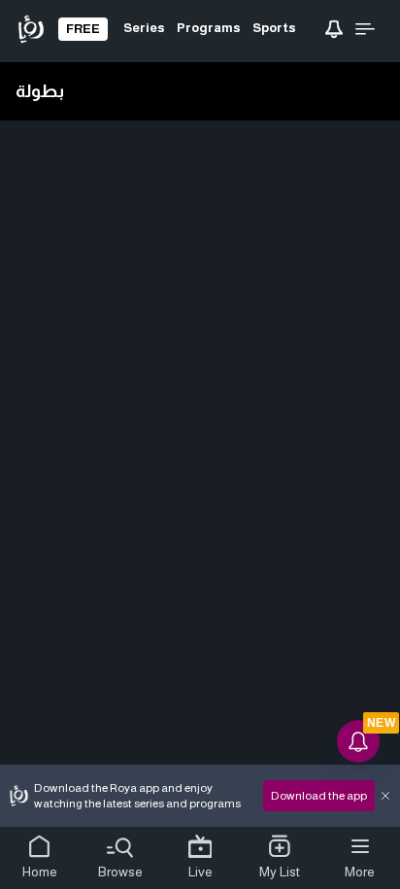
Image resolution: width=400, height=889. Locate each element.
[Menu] (365, 29)
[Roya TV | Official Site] (31, 29)
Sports (274, 27)
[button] (40, 858)
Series (144, 27)
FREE (83, 28)
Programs (209, 27)
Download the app (319, 796)
